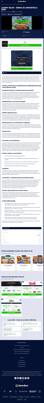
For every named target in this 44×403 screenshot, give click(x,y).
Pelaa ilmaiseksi (21, 24)
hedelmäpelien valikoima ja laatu (9, 103)
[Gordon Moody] (32, 391)
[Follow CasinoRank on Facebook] (15, 378)
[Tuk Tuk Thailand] (7, 263)
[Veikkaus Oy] (4, 391)
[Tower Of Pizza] (23, 263)
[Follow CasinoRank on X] (20, 378)
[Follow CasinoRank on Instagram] (18, 378)
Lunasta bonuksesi (25, 45)
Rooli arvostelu (32, 296)
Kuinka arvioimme (21, 364)
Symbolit (22, 347)
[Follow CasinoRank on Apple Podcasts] (28, 378)
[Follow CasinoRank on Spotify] (26, 378)
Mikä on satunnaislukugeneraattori (22, 353)
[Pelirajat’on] (23, 391)
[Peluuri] (16, 391)
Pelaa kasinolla (21, 21)
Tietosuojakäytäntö (22, 362)
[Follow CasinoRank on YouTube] (23, 378)
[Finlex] (10, 391)
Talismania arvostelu (11, 296)
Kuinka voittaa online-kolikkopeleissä (21, 351)
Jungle (17, 210)
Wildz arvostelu (11, 314)
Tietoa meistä (22, 360)
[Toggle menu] (2, 1)
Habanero (24, 106)
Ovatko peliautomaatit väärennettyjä (21, 345)
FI (21, 380)
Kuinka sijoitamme (22, 366)
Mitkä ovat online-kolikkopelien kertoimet (21, 349)
